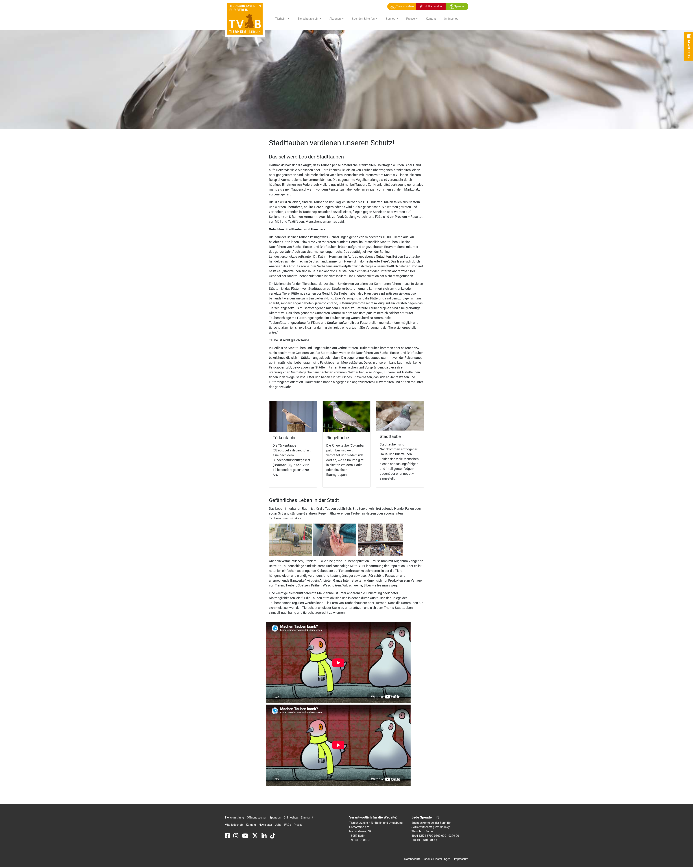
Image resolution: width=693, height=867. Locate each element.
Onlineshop (451, 18)
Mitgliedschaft (234, 824)
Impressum (461, 859)
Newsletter (265, 824)
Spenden (275, 817)
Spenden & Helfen (363, 18)
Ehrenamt (307, 817)
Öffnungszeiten (257, 817)
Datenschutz (412, 859)
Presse (410, 18)
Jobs (278, 824)
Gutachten (383, 256)
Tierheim (281, 18)
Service (391, 18)
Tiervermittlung (234, 817)
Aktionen (335, 18)
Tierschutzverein (308, 18)
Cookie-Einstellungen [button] (437, 859)
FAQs (287, 824)
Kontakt (431, 18)
